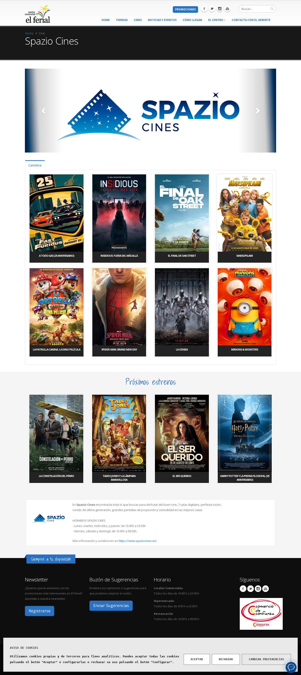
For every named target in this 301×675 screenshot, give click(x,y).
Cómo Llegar (192, 20)
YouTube (265, 588)
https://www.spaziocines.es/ (138, 541)
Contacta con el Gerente (251, 20)
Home (106, 20)
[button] (44, 111)
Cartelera (34, 165)
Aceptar (197, 659)
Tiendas (122, 20)
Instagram (219, 8)
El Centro (216, 20)
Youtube (227, 8)
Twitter (212, 8)
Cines (138, 20)
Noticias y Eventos (162, 20)
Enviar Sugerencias (111, 605)
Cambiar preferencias (266, 659)
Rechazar (226, 659)
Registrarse (39, 610)
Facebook (204, 8)
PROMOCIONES (185, 9)
